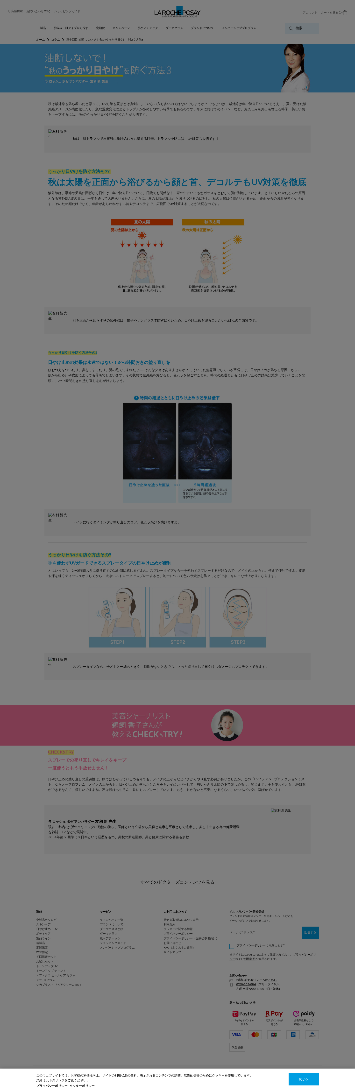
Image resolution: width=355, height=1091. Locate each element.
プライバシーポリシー (52, 1086)
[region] (177, 1080)
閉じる (303, 1079)
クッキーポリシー (82, 1086)
